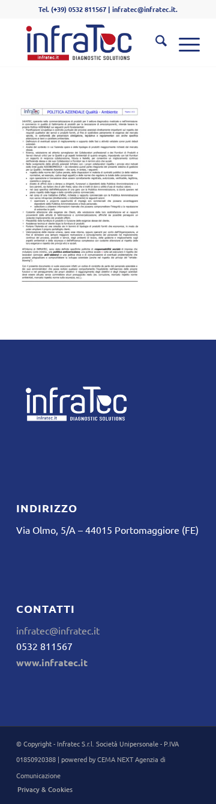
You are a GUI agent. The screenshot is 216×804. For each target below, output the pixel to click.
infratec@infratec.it (58, 630)
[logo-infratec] (89, 43)
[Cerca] (155, 43)
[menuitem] (155, 43)
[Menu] (183, 43)
